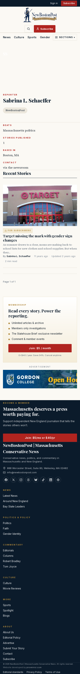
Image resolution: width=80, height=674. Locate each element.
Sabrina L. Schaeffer (19, 256)
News (7, 37)
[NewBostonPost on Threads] (28, 480)
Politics (7, 523)
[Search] (28, 28)
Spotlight (8, 610)
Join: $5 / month (40, 348)
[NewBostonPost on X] (13, 480)
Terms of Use (52, 672)
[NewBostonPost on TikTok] (43, 480)
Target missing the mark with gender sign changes (37, 237)
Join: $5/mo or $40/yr (40, 437)
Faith (6, 528)
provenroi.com (33, 667)
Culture (19, 37)
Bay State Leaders (14, 506)
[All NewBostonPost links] (58, 480)
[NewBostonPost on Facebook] (6, 480)
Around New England (15, 501)
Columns (8, 555)
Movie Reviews (12, 588)
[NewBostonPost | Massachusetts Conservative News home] (40, 15)
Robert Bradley (12, 561)
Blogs (6, 615)
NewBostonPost (15, 110)
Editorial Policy (11, 637)
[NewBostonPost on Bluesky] (36, 480)
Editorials (8, 550)
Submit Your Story (14, 648)
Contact (7, 653)
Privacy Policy (34, 672)
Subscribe (69, 3)
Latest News (10, 495)
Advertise (8, 643)
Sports (32, 37)
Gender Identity (50, 37)
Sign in (54, 3)
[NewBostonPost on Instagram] (21, 480)
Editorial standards (13, 672)
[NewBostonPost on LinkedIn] (51, 480)
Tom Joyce (10, 566)
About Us (8, 632)
